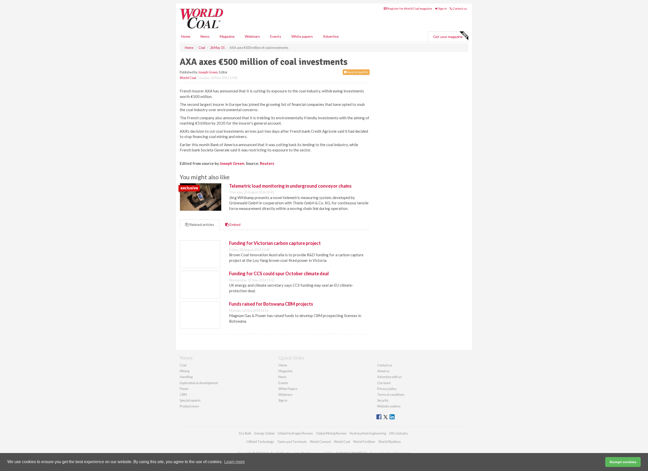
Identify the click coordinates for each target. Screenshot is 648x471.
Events (275, 36)
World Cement (320, 442)
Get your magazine (448, 36)
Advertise (331, 36)
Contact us (459, 8)
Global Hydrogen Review (295, 433)
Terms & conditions (390, 394)
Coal (183, 365)
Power (184, 389)
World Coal (188, 78)
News (282, 377)
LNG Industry (398, 433)
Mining (184, 371)
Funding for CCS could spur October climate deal (279, 273)
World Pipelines (389, 442)
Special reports (190, 400)
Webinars (252, 36)
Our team (384, 383)
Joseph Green (208, 72)
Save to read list (357, 72)
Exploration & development (199, 383)
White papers (302, 36)
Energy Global (264, 433)
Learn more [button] (234, 462)
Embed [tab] (234, 224)
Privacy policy (387, 389)
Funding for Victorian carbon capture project (275, 243)
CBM (183, 394)
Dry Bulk (245, 433)
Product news (189, 406)
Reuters (267, 163)
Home (185, 36)
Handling (186, 377)
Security (383, 400)
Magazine (227, 36)
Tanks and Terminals (292, 442)
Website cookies (388, 406)
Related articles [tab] (201, 224)
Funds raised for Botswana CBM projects (271, 304)
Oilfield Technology (260, 442)
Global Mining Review (331, 433)
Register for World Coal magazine (409, 8)
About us (383, 371)
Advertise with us (389, 377)
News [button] (205, 36)
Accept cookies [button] (623, 462)
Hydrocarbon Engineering (368, 433)
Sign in (442, 8)
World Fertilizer (364, 442)
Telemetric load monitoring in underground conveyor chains (290, 186)
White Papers (287, 389)
